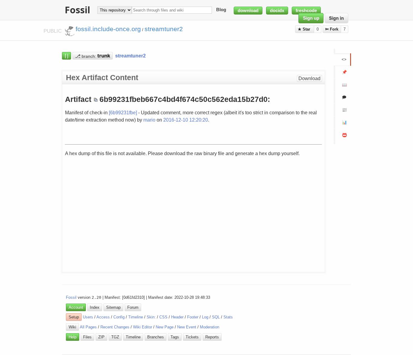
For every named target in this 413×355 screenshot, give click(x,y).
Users (88, 317)
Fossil (71, 297)
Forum (132, 307)
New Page (165, 327)
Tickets (192, 337)
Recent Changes (114, 327)
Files (87, 337)
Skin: (151, 317)
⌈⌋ (66, 55)
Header (177, 317)
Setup (74, 317)
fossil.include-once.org (108, 29)
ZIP (101, 337)
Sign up (311, 18)
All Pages (88, 327)
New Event (186, 327)
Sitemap (113, 307)
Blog (221, 10)
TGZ (115, 337)
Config (119, 317)
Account (76, 307)
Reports (212, 337)
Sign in (336, 18)
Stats (228, 317)
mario (149, 119)
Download (309, 78)
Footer (192, 317)
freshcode (306, 10)
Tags (175, 337)
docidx (277, 10)
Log (205, 317)
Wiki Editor (142, 327)
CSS (163, 317)
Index (94, 307)
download (248, 10)
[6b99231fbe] (123, 112)
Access (103, 317)
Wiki (72, 327)
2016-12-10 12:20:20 (185, 119)
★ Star (304, 29)
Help (72, 337)
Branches (155, 337)
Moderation (209, 327)
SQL (216, 317)
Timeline (135, 317)
